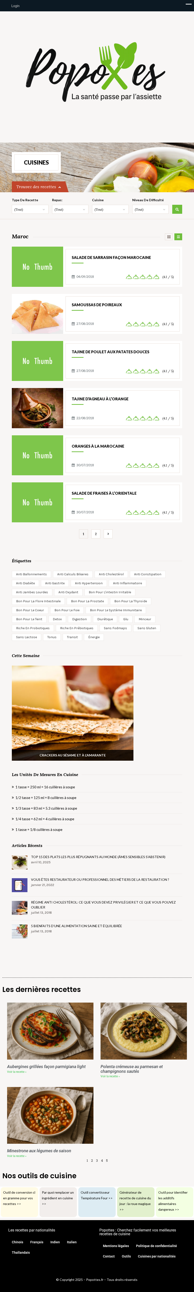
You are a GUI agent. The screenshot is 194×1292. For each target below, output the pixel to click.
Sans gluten (146, 628)
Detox (57, 619)
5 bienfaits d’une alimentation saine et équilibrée (76, 926)
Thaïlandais (21, 1252)
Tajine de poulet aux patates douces (110, 351)
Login (15, 5)
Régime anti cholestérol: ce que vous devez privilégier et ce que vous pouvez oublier (103, 904)
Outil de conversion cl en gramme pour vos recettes (19, 1198)
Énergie (94, 637)
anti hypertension (89, 583)
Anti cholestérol (111, 574)
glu (125, 619)
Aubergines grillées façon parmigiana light (46, 1066)
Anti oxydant (68, 592)
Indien (55, 1242)
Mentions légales (116, 1246)
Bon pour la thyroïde (130, 601)
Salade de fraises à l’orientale (104, 493)
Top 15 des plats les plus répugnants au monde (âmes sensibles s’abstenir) (98, 857)
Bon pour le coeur (30, 610)
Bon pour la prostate (87, 601)
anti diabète (25, 583)
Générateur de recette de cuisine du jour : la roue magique (135, 1198)
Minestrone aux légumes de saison (39, 1150)
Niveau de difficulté (148, 200)
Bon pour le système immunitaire (116, 610)
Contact (109, 1256)
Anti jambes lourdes (32, 592)
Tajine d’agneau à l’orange (100, 399)
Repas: (57, 200)
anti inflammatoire (127, 583)
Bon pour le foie (66, 610)
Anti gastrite (55, 583)
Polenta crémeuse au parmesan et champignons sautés (132, 1069)
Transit (72, 637)
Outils (126, 1256)
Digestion (79, 619)
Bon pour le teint (29, 619)
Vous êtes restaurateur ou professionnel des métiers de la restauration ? (100, 879)
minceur (145, 619)
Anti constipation (147, 574)
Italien (72, 1242)
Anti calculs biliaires (72, 574)
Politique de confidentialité (156, 1246)
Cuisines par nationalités (157, 1256)
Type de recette (25, 200)
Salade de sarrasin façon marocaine (111, 257)
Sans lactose (26, 637)
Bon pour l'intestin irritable (110, 592)
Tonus (52, 637)
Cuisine (98, 200)
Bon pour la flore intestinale (38, 601)
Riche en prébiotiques (76, 628)
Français (36, 1242)
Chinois (17, 1242)
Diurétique (105, 619)
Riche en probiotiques (33, 628)
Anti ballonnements (31, 574)
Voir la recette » (16, 1072)
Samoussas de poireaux (97, 304)
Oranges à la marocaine (98, 446)
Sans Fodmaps (115, 628)
